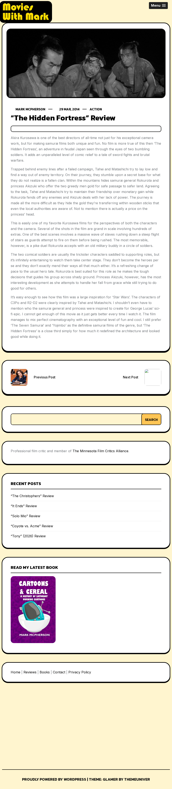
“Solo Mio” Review (25, 516)
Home (15, 672)
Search (151, 419)
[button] (158, 5)
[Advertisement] (33, 725)
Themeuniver (137, 779)
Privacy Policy (79, 672)
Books (45, 672)
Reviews (29, 672)
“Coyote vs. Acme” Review (32, 526)
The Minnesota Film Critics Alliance (100, 451)
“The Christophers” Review (32, 496)
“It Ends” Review (24, 506)
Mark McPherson (30, 109)
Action (96, 109)
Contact (59, 672)
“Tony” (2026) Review (28, 536)
